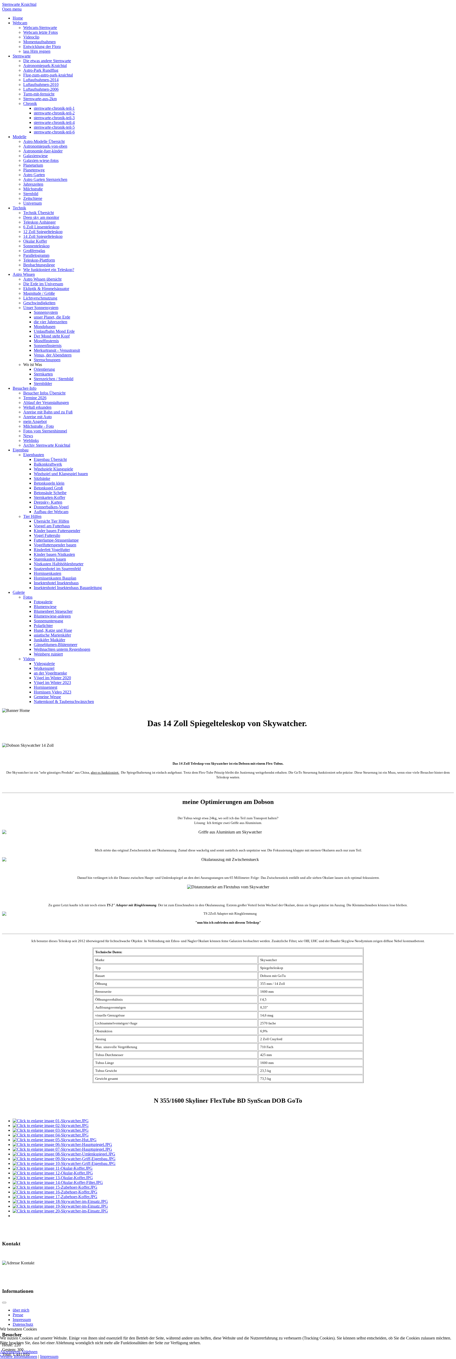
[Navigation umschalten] (4, 1302)
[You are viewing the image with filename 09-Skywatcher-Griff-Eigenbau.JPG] (64, 1158)
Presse (18, 1315)
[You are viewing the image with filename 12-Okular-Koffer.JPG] (53, 1173)
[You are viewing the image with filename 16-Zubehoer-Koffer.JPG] (55, 1192)
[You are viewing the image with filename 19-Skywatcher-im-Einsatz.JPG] (60, 1206)
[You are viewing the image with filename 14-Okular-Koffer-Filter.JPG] (58, 1182)
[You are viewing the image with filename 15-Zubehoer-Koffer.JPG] (55, 1187)
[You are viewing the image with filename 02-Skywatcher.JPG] (51, 1125)
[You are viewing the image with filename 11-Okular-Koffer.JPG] (53, 1168)
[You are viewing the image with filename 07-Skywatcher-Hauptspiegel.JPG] (62, 1149)
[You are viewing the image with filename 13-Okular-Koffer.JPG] (53, 1177)
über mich (21, 1310)
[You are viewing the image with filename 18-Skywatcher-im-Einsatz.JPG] (60, 1201)
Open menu (12, 9)
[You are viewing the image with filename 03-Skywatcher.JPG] (51, 1130)
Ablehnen (29, 1352)
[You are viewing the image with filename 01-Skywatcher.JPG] (51, 1121)
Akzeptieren (10, 1352)
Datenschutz (23, 1324)
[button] (32, 364)
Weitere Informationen (18, 1356)
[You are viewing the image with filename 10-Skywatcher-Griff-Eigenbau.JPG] (64, 1163)
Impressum (22, 1319)
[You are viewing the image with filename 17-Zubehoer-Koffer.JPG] (55, 1196)
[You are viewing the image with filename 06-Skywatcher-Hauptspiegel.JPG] (62, 1144)
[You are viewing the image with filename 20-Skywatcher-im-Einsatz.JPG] (60, 1211)
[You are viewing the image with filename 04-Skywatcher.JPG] (51, 1135)
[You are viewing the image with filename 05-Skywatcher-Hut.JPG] (55, 1140)
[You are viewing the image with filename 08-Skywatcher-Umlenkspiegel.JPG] (64, 1154)
